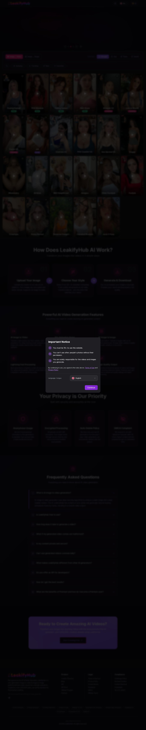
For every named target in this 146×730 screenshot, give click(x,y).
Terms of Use (89, 368)
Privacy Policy (53, 370)
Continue (91, 388)
